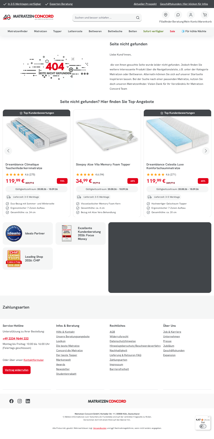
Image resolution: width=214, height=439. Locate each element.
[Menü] (209, 418)
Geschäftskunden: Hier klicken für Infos (184, 4)
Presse (167, 341)
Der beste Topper (66, 355)
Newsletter (63, 369)
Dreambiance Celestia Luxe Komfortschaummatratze (165, 166)
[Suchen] (138, 18)
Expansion (169, 355)
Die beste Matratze (68, 346)
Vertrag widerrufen (16, 370)
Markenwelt (63, 360)
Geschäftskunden (174, 350)
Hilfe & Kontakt (65, 332)
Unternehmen (171, 336)
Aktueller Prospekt (145, 4)
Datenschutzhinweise (123, 341)
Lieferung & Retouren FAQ (125, 355)
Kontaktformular (33, 360)
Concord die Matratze (69, 350)
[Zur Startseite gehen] (29, 17)
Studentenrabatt (66, 374)
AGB (112, 332)
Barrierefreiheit (119, 369)
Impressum (116, 364)
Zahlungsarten (118, 360)
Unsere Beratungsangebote (73, 336)
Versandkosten (99, 428)
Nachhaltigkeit (118, 350)
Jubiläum (168, 346)
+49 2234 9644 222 (16, 338)
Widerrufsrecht (119, 336)
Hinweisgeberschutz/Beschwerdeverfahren (136, 346)
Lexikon (61, 341)
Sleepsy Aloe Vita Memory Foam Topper (103, 164)
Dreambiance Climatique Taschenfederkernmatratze (24, 166)
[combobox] (103, 18)
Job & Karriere (172, 332)
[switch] (203, 426)
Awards (60, 364)
